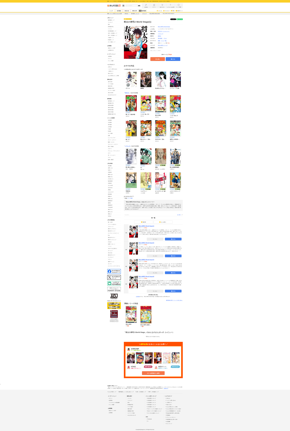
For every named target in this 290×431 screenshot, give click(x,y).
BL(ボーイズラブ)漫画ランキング (154, 411)
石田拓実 (110, 172)
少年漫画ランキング (152, 406)
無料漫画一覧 (110, 103)
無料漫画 (144, 10)
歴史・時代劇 (110, 146)
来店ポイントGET (111, 48)
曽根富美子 (110, 200)
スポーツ (110, 148)
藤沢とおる (110, 211)
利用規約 (168, 415)
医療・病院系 (110, 159)
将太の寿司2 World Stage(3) (146, 259)
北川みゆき (110, 187)
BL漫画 (109, 131)
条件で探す (110, 81)
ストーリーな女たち (112, 224)
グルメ (109, 157)
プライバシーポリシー (171, 417)
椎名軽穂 (110, 194)
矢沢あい (110, 216)
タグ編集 (130, 198)
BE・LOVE (110, 222)
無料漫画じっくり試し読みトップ (126, 391)
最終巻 (144, 222)
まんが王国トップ (112, 391)
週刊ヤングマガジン (112, 228)
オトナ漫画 (110, 133)
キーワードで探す (111, 90)
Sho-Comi (110, 252)
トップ (111, 10)
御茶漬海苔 (110, 181)
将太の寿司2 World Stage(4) (146, 276)
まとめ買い (163, 222)
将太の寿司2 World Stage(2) (146, 243)
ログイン (110, 58)
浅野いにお (110, 167)
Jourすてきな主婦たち (112, 248)
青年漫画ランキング (152, 404)
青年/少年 (134, 10)
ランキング (167, 10)
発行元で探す (110, 92)
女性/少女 (127, 10)
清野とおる (110, 198)
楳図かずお (110, 176)
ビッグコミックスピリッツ (113, 233)
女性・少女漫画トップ (112, 33)
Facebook (150, 419)
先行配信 (119, 10)
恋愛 (109, 135)
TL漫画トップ (111, 37)
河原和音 (110, 183)
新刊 (173, 10)
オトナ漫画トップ (111, 41)
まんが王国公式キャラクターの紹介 (174, 408)
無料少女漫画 (110, 107)
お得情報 (110, 412)
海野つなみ (110, 174)
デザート (110, 259)
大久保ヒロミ (110, 178)
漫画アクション (111, 261)
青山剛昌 (110, 165)
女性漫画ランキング (152, 400)
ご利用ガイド (110, 71)
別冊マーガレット (111, 244)
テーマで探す (110, 83)
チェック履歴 (110, 60)
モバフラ (110, 263)
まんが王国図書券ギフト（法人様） (174, 411)
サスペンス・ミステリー (113, 144)
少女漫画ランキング (152, 402)
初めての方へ (110, 73)
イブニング (127, 146)
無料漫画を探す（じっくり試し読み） (174, 300)
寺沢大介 (164, 31)
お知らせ (110, 66)
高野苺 (109, 202)
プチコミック (110, 226)
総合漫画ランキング (152, 398)
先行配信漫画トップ (112, 31)
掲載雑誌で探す (111, 88)
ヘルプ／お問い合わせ (112, 69)
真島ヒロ (110, 213)
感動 (159, 40)
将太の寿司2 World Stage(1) (146, 226)
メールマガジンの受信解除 (114, 402)
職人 (166, 40)
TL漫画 (109, 129)
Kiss (109, 235)
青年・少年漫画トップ (112, 35)
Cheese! (109, 241)
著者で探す (110, 86)
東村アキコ (110, 209)
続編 (126, 198)
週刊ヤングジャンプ (112, 239)
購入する (173, 59)
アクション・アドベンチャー (114, 150)
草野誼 (109, 189)
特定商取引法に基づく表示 (172, 419)
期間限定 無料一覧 (111, 114)
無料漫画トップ (111, 20)
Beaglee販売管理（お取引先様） (173, 413)
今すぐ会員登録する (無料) (153, 373)
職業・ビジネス (111, 142)
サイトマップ (169, 423)
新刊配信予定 (110, 26)
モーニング (110, 250)
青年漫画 (110, 124)
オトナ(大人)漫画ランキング (153, 413)
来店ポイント (180, 10)
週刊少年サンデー (111, 255)
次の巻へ (179, 214)
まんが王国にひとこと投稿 (113, 75)
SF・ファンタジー (111, 155)
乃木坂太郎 (110, 207)
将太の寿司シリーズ (162, 45)
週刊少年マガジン (111, 237)
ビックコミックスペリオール (114, 266)
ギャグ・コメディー (112, 139)
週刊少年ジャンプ (111, 231)
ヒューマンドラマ (111, 137)
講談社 (159, 36)
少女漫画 (110, 122)
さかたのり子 (110, 192)
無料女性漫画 (110, 105)
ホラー (109, 153)
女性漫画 (110, 120)
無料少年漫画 (110, 111)
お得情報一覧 (110, 50)
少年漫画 (110, 126)
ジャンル (160, 10)
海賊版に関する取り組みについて (114, 300)
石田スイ (110, 170)
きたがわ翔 (110, 185)
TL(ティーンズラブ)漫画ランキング (155, 408)
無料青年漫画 (110, 109)
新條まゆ (110, 196)
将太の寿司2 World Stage (164, 26)
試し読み (158, 59)
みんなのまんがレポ (112, 94)
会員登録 (110, 56)
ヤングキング (110, 257)
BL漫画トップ (111, 39)
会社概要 (168, 421)
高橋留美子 (110, 205)
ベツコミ (110, 246)
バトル (162, 40)
